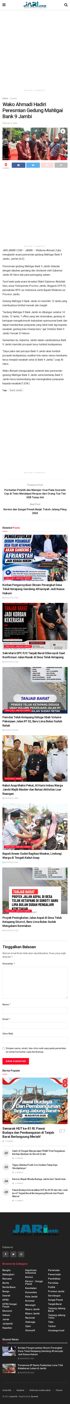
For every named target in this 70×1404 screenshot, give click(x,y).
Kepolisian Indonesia (31, 1271)
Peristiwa (53, 1283)
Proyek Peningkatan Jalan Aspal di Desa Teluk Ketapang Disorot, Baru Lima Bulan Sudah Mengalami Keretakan (32, 922)
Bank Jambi (16, 390)
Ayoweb (34, 1396)
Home (5, 98)
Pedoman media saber (40, 1390)
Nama (6, 1004)
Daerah (13, 98)
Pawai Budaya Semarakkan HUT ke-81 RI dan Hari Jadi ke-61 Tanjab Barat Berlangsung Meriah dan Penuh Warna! (40, 1193)
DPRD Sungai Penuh (9, 1305)
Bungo (5, 1291)
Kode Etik (6, 1390)
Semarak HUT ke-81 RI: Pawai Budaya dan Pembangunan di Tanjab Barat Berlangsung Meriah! (28, 1133)
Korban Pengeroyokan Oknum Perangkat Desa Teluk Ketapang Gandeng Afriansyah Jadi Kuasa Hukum (33, 589)
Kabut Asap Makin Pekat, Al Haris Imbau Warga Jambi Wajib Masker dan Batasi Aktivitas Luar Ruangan (32, 789)
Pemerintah (54, 1274)
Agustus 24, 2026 (11, 730)
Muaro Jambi (32, 1309)
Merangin (30, 1305)
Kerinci (29, 1277)
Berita (5, 1283)
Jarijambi (7, 1323)
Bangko (6, 1270)
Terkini (52, 1326)
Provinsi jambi (13, 779)
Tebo (51, 1322)
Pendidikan (54, 1278)
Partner (59, 1390)
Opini (28, 1326)
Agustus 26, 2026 (11, 662)
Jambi (5, 1319)
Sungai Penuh (55, 1300)
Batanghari (8, 1274)
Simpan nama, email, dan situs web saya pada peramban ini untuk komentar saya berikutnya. (36, 1050)
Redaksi (20, 1390)
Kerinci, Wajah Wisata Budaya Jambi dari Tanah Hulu (39, 1179)
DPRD (5, 1300)
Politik (51, 1287)
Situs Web (7, 1033)
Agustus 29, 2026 (11, 598)
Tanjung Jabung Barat (18, 578)
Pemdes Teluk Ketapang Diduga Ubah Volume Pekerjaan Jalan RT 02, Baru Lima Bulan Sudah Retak (32, 721)
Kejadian (7, 1328)
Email (6, 1019)
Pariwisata (54, 1270)
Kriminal (29, 1301)
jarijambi (13, 1396)
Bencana (7, 1278)
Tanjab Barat (55, 1304)
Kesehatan (31, 1288)
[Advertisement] (35, 48)
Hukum (6, 1315)
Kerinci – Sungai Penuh (34, 1282)
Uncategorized (56, 1330)
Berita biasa (8, 1287)
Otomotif (30, 1330)
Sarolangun (54, 1295)
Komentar (8, 963)
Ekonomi (7, 1311)
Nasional (30, 1317)
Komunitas (31, 1292)
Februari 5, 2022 (9, 123)
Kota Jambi (31, 1296)
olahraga (30, 1322)
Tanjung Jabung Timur (56, 1316)
